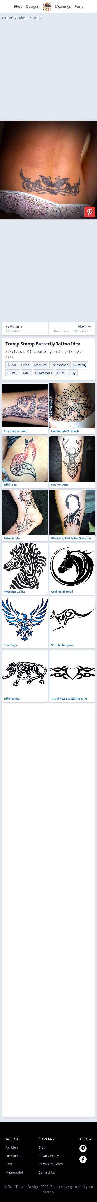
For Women (60, 365)
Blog (42, 1147)
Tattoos (7, 18)
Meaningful (14, 1172)
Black (25, 365)
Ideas (18, 6)
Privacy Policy (49, 1155)
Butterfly (80, 365)
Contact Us (47, 1172)
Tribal (38, 18)
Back (26, 373)
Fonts (79, 6)
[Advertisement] (48, 70)
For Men (11, 1147)
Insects (12, 373)
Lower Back (43, 373)
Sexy (72, 373)
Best (8, 1164)
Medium (40, 365)
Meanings (63, 6)
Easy (60, 373)
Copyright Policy (51, 1164)
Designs (32, 6)
